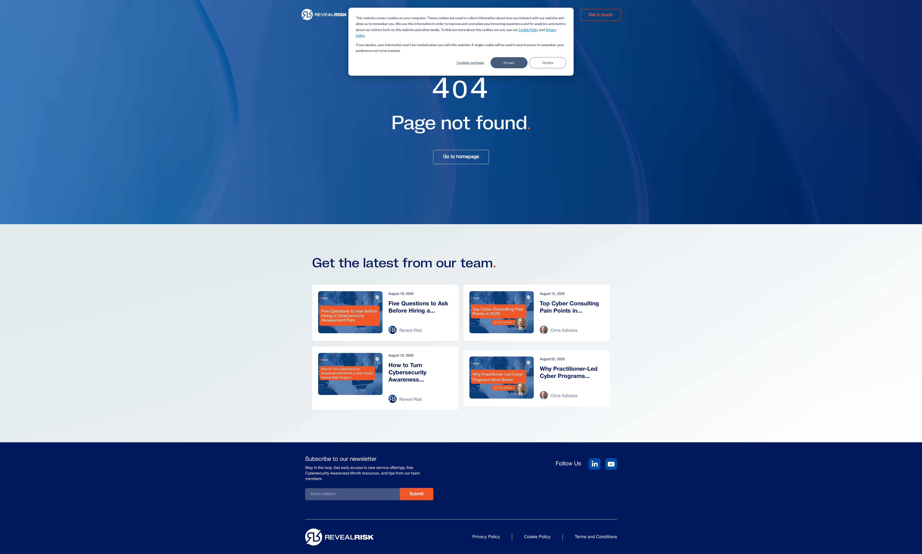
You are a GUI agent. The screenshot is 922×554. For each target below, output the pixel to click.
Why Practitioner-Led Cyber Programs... (569, 373)
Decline (547, 63)
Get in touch (600, 15)
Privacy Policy (486, 537)
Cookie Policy (528, 30)
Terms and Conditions (596, 537)
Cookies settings (470, 63)
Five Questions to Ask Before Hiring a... (418, 307)
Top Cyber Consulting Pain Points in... (569, 307)
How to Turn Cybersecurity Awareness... (407, 373)
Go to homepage (461, 157)
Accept (509, 63)
